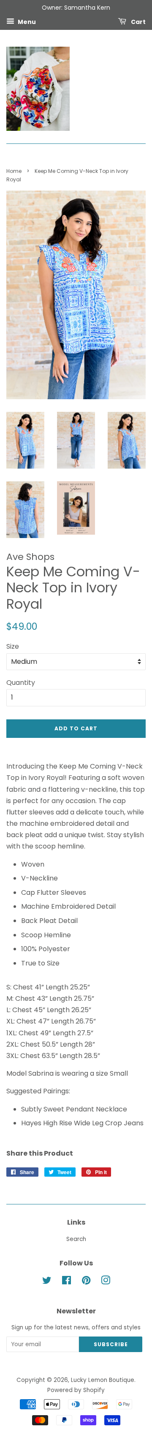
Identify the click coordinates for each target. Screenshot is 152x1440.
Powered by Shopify (76, 1390)
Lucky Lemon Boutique (102, 1380)
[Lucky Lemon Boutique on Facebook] (66, 1282)
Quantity (20, 682)
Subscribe (111, 1344)
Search (76, 1239)
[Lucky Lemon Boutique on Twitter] (47, 1282)
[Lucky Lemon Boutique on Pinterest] (86, 1282)
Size (12, 646)
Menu (26, 21)
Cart (138, 21)
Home (14, 171)
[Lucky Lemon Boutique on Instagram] (105, 1282)
